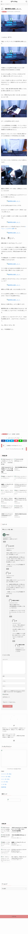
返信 (4, 541)
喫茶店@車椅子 (15, 600)
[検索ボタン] (26, 1)
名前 (3, 676)
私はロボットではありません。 (9, 702)
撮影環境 (17, 434)
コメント (5, 659)
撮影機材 (13, 434)
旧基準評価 (3, 787)
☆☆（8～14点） (5, 781)
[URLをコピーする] (25, 441)
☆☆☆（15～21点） (5, 779)
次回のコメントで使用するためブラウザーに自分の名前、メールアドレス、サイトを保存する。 (14, 691)
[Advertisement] (14, 811)
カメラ (10, 434)
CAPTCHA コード (6, 697)
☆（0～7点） (4, 784)
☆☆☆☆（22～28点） (6, 776)
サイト (4, 686)
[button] (3, 441)
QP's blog (14, 1)
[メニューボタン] (1, 1)
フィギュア (4, 11)
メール (4, 681)
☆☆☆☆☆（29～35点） (6, 774)
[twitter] (14, 740)
